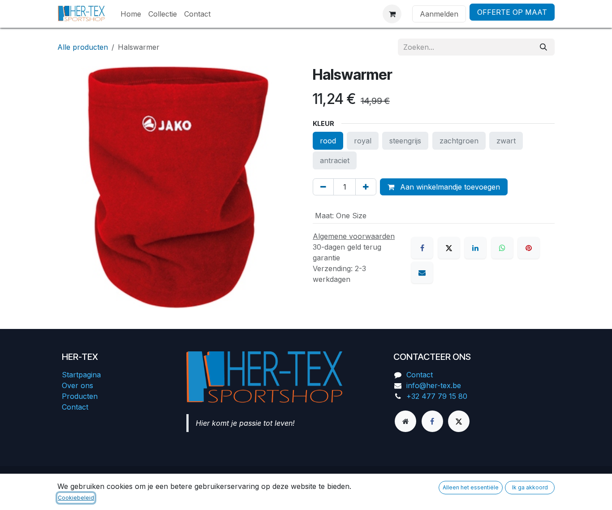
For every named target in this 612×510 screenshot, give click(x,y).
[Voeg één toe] (365, 186)
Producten (80, 396)
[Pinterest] (528, 248)
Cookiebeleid (76, 497)
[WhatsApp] (502, 248)
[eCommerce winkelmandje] (392, 13)
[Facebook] (422, 248)
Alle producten (82, 47)
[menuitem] (131, 14)
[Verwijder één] (323, 186)
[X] (449, 248)
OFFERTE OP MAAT (512, 12)
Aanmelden (439, 13)
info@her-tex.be (433, 385)
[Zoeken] (543, 47)
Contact (75, 406)
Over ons (77, 385)
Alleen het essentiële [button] (471, 487)
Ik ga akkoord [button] (530, 487)
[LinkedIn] (475, 248)
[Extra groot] (405, 421)
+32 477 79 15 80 (436, 396)
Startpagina (81, 374)
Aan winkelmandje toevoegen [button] (449, 186)
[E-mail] (422, 272)
